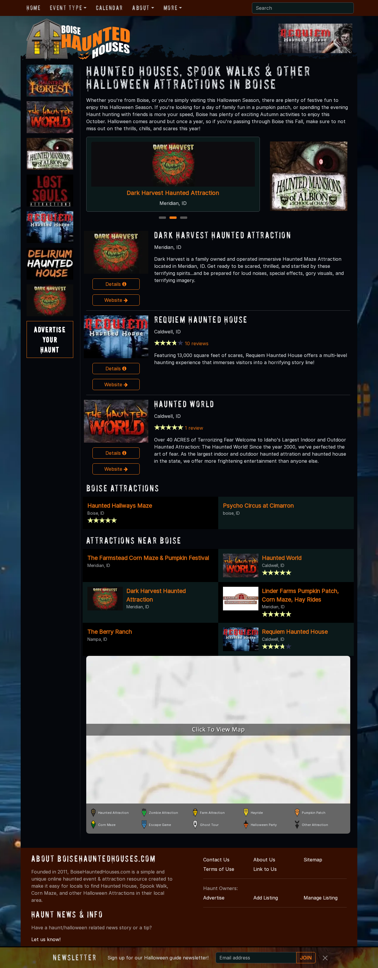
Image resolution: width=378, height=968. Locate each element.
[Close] (325, 958)
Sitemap (313, 860)
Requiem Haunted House (201, 319)
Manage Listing (321, 898)
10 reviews (196, 343)
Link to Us (265, 869)
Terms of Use (218, 869)
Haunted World (176, 192)
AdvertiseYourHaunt (50, 339)
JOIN (306, 958)
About (141, 7)
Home (33, 7)
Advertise (213, 898)
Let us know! (46, 939)
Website (114, 300)
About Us (264, 860)
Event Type (66, 7)
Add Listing (265, 898)
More (170, 7)
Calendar (109, 7)
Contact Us (216, 860)
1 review (194, 428)
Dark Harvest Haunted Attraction (222, 235)
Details (113, 284)
